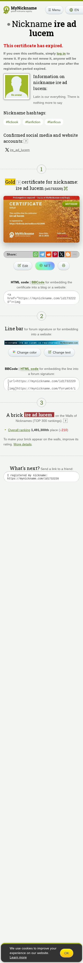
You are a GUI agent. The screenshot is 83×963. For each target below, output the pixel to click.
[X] (61, 254)
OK (66, 953)
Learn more (18, 957)
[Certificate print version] (64, 265)
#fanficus (54, 122)
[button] (74, 10)
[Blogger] (68, 254)
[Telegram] (42, 254)
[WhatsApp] (36, 254)
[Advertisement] (41, 538)
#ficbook (12, 122)
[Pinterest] (55, 254)
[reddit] (48, 254)
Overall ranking (19, 430)
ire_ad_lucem (20, 150)
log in (61, 53)
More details (23, 444)
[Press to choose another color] (41, 343)
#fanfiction (32, 122)
